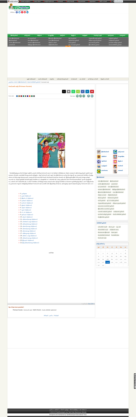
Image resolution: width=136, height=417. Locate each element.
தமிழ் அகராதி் (70, 1)
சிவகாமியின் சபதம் (103, 229)
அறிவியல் (39, 35)
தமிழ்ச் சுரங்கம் (14, 1)
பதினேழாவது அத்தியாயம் (29, 233)
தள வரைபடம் (82, 409)
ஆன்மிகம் (62, 35)
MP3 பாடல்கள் (103, 1)
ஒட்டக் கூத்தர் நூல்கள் (74, 44)
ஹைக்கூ (52, 79)
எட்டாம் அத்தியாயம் (27, 212)
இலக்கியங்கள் (14, 35)
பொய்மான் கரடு (102, 238)
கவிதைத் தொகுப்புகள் (62, 79)
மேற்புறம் (56, 315)
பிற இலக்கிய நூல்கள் (103, 217)
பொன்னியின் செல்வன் (104, 235)
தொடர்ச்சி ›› (91, 303)
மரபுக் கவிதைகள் (42, 79)
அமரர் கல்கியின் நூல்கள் (115, 44)
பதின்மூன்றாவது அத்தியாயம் (29, 224)
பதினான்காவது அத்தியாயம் (29, 226)
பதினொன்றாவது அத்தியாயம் (30, 219)
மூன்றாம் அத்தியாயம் (27, 200)
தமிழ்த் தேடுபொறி (49, 1)
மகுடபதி (118, 227)
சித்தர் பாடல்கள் (53, 42)
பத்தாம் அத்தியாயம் (27, 217)
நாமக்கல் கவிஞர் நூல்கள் (115, 42)
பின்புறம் (46, 315)
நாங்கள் (57, 409)
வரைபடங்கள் (37, 1)
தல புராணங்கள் (32, 38)
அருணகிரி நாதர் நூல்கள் (95, 38)
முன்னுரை (24, 193)
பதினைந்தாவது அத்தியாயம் (29, 228)
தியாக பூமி (111, 227)
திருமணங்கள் (82, 1)
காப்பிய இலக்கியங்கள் (15, 42)
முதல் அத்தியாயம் (26, 196)
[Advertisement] (88, 19)
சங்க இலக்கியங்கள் (14, 38)
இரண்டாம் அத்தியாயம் (27, 198)
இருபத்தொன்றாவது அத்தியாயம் (30, 242)
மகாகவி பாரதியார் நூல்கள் (105, 211)
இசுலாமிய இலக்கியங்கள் (55, 38)
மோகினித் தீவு (115, 235)
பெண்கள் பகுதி (98, 35)
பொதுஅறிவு (51, 35)
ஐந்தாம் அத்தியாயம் (27, 205)
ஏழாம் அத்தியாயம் (26, 210)
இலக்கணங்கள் (13, 40)
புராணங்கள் (12, 44)
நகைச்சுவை (111, 35)
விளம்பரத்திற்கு (74, 409)
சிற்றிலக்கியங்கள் (53, 44)
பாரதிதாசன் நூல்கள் (114, 40)
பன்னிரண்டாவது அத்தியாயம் (30, 221)
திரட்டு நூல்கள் (72, 38)
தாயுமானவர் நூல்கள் (94, 42)
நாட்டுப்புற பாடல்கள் (93, 79)
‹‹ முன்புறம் (84, 303)
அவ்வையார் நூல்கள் (74, 40)
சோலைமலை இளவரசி (104, 232)
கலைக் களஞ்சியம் (25, 1)
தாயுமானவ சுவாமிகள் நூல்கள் (106, 206)
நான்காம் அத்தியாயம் (27, 203)
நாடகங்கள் (82, 79)
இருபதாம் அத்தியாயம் (28, 240)
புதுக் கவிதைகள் (31, 79)
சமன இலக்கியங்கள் (54, 40)
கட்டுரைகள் (74, 79)
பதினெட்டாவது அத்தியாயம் (29, 235)
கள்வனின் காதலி (102, 227)
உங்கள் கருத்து (64, 409)
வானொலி (60, 1)
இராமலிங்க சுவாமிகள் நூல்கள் (106, 209)
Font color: (11, 96)
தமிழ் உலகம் (27, 35)
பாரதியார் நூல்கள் (113, 38)
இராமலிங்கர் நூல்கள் (94, 44)
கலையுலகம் (122, 35)
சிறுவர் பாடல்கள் (105, 79)
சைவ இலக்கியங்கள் (33, 40)
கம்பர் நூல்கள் (72, 42)
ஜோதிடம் (73, 35)
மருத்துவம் (84, 35)
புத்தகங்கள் (92, 1)
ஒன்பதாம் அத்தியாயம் (27, 214)
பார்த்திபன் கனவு (114, 229)
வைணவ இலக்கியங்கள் (34, 42)
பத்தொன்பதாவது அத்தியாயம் (30, 238)
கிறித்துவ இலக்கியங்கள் (34, 44)
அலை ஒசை (114, 232)
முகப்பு (51, 315)
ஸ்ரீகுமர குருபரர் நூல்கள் (95, 40)
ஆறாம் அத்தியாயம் (27, 207)
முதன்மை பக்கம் (13, 82)
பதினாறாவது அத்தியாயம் (29, 231)
